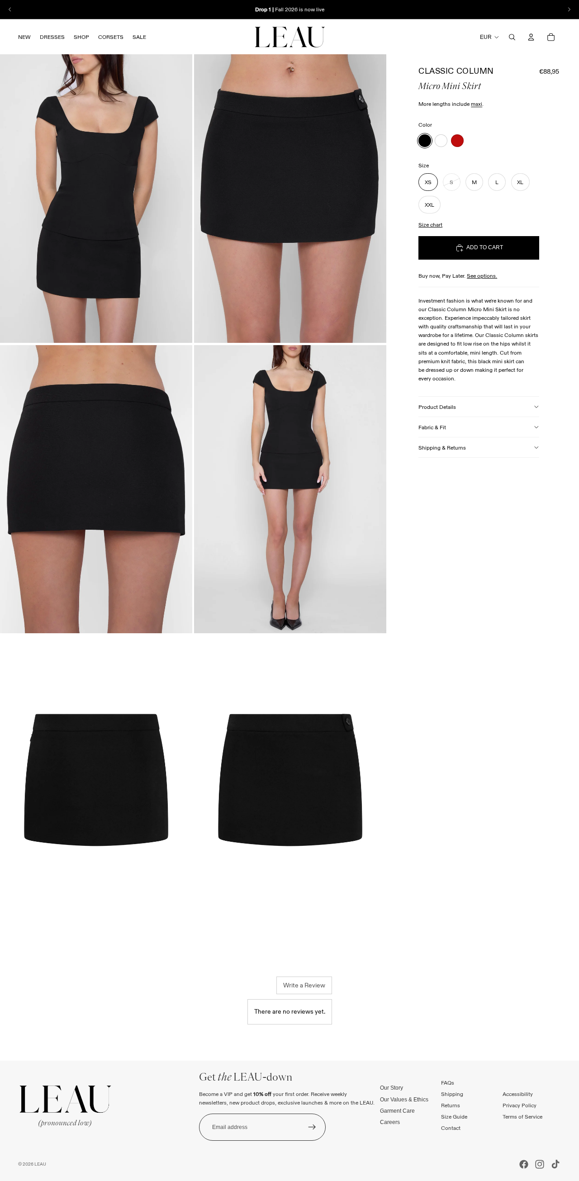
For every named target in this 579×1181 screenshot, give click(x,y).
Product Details (437, 406)
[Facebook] (523, 1164)
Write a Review (304, 985)
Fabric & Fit (432, 427)
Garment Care (397, 1110)
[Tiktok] (555, 1164)
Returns (450, 1105)
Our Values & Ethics (404, 1099)
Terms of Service (522, 1116)
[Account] (531, 37)
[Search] (512, 37)
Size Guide (454, 1116)
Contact (450, 1127)
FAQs (447, 1082)
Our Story (391, 1088)
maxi (476, 103)
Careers (390, 1122)
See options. (482, 275)
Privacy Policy (519, 1105)
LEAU (40, 1164)
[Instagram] (539, 1164)
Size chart (430, 224)
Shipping (452, 1094)
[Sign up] (312, 1127)
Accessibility (518, 1094)
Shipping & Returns (442, 447)
